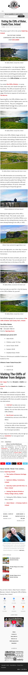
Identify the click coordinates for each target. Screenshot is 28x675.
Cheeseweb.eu (4, 448)
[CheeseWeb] (14, 5)
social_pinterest (23, 669)
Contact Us (14, 634)
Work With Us (14, 636)
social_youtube (18, 669)
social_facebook (21, 669)
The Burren (3, 95)
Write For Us (14, 638)
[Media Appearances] (14, 656)
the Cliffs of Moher (12, 84)
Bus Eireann (10, 415)
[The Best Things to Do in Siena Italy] (6, 569)
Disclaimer (3, 667)
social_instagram (24, 669)
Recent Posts (8, 441)
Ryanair (2, 386)
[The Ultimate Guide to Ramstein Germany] (6, 560)
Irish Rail (9, 405)
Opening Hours (9, 331)
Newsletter (14, 643)
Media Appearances (14, 641)
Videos (14, 632)
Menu (3, 11)
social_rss (26, 669)
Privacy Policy (20, 665)
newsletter (8, 436)
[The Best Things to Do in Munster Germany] (6, 578)
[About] (14, 534)
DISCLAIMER (15, 40)
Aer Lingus (3, 382)
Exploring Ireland (9, 472)
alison (3, 27)
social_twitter (19, 669)
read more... (22, 550)
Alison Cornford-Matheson (14, 444)
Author (2, 441)
